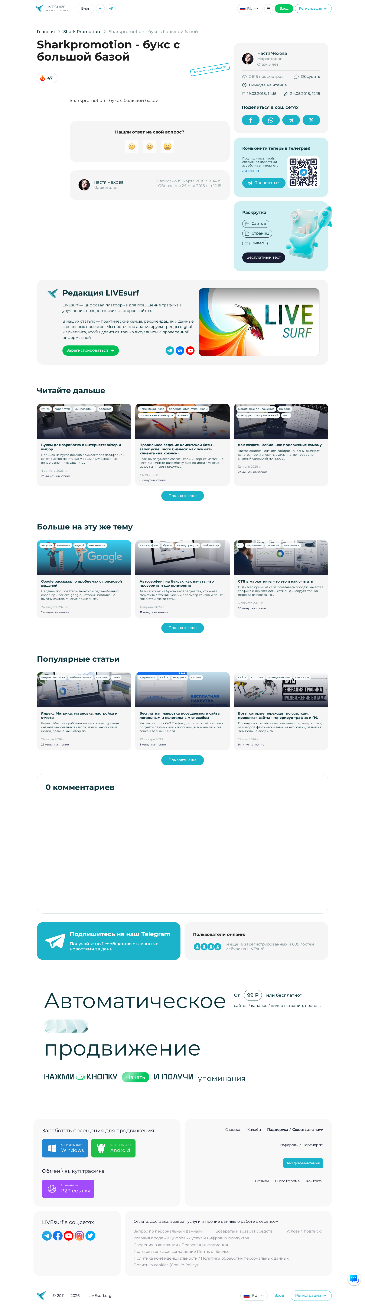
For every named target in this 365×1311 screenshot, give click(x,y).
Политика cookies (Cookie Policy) (166, 1265)
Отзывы (262, 1181)
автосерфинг (149, 545)
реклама (273, 545)
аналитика (292, 545)
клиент (183, 415)
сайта (164, 677)
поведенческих (279, 677)
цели (116, 677)
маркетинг (254, 545)
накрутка (179, 677)
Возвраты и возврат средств (244, 1231)
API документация (303, 1163)
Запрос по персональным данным (168, 1231)
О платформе (287, 1181)
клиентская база (152, 408)
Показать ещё (182, 495)
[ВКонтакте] (100, 8)
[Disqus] (183, 850)
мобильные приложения (256, 408)
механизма (97, 545)
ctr (240, 545)
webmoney (211, 545)
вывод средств (187, 545)
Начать (135, 1077)
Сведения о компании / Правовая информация (181, 1245)
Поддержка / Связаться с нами (295, 1130)
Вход (284, 8)
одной (79, 545)
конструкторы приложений (258, 415)
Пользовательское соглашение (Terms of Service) (182, 1251)
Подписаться (267, 182)
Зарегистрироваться (87, 350)
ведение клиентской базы (188, 408)
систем (196, 677)
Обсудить (310, 76)
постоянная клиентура (156, 415)
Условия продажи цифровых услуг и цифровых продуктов (191, 1238)
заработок (62, 408)
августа (46, 545)
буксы (45, 408)
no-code (285, 408)
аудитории (148, 677)
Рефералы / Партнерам (301, 1145)
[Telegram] (111, 8)
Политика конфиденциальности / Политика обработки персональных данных (211, 1258)
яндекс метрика (53, 677)
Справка (232, 1130)
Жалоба (254, 1130)
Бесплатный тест (264, 257)
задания (105, 408)
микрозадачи (84, 408)
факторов (302, 677)
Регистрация (310, 8)
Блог (85, 8)
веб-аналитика (81, 677)
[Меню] (268, 8)
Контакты (314, 1181)
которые (257, 677)
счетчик (102, 677)
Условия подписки (304, 1231)
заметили (64, 545)
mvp (286, 415)
